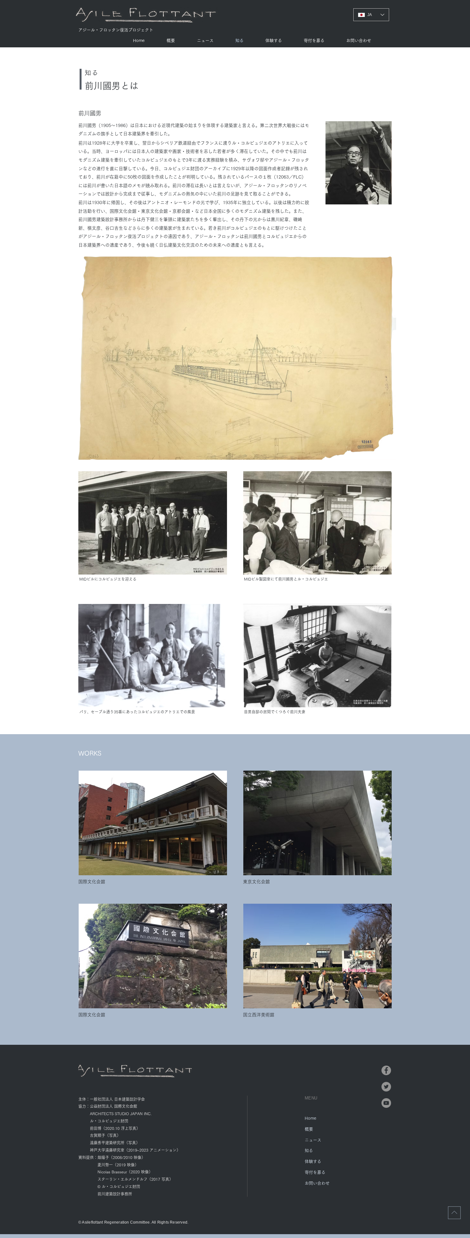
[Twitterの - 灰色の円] (386, 1086)
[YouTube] (386, 1103)
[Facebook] (386, 1070)
